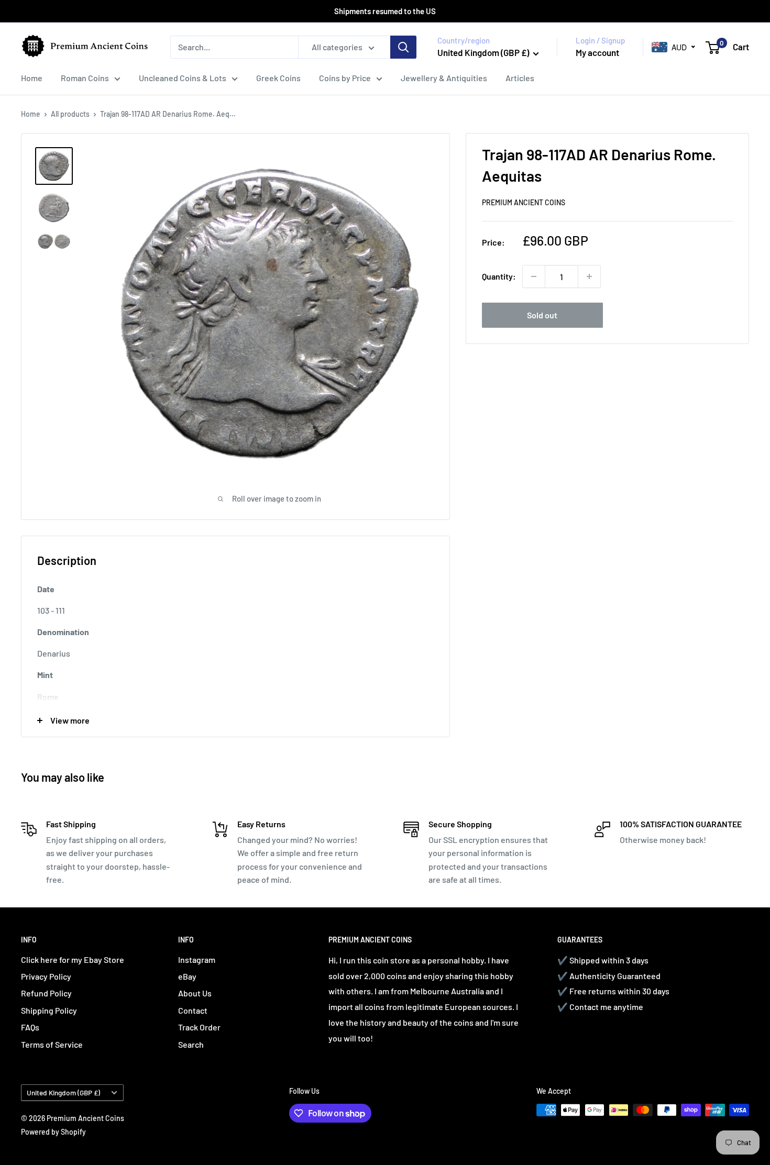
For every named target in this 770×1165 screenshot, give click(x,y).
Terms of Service (52, 1044)
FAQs (30, 1027)
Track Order (199, 1027)
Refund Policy (46, 993)
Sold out (542, 315)
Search (191, 1044)
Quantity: (499, 276)
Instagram (196, 959)
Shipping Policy (49, 1010)
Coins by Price (345, 78)
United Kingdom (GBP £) (63, 1092)
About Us (195, 993)
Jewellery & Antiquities (444, 78)
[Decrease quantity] (534, 276)
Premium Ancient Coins (523, 202)
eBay (187, 976)
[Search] (403, 47)
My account (597, 52)
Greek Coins (278, 78)
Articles (519, 78)
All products (70, 113)
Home (31, 78)
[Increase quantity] (589, 276)
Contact (192, 1010)
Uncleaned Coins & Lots (182, 78)
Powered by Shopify (53, 1131)
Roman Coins (85, 78)
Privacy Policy (46, 976)
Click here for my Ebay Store (72, 959)
